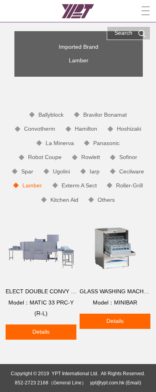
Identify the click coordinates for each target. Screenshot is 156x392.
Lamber (32, 185)
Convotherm (39, 128)
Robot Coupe (45, 157)
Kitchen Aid (64, 200)
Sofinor (128, 157)
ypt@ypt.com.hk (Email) (115, 382)
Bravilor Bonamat (105, 114)
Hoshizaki (129, 128)
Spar (27, 171)
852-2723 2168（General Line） (50, 382)
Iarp (95, 171)
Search (123, 33)
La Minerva (60, 143)
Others (106, 200)
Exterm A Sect (79, 185)
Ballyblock (51, 114)
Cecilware (131, 171)
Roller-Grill (129, 185)
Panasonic (106, 143)
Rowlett (90, 157)
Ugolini (61, 171)
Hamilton (86, 128)
